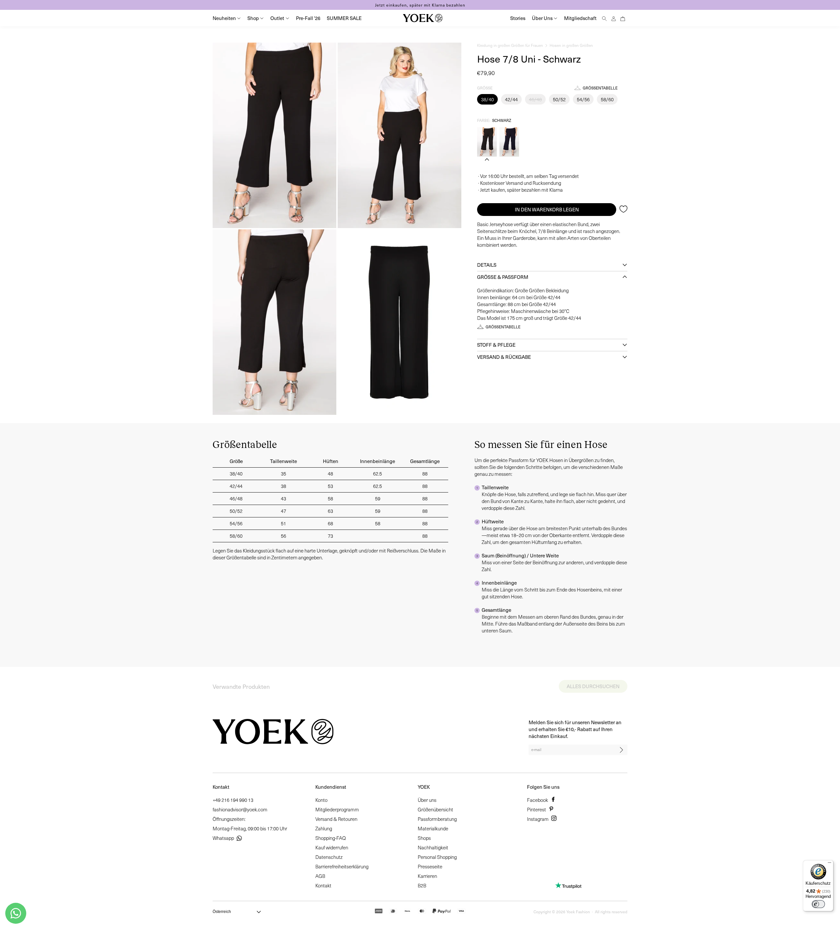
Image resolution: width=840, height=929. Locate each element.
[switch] (818, 904)
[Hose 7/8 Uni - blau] (509, 142)
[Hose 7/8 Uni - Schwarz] (487, 142)
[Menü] (829, 864)
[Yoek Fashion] (422, 18)
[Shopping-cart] (622, 17)
